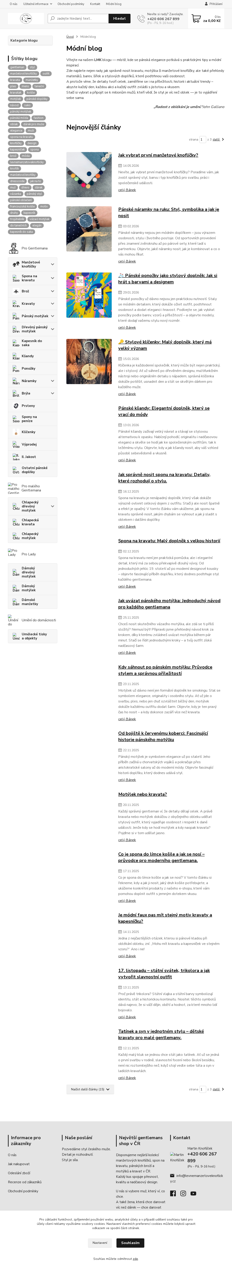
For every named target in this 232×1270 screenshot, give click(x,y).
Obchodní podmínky (71, 4)
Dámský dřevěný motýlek (29, 572)
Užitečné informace (35, 4)
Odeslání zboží (19, 1173)
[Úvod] (26, 18)
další (216, 139)
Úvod (70, 37)
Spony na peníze (29, 419)
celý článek (127, 190)
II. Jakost (29, 457)
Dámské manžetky (30, 602)
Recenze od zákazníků (24, 1182)
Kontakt (95, 4)
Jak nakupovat (19, 1164)
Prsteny (28, 406)
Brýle (26, 393)
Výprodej (29, 444)
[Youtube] (196, 1195)
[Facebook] (175, 1195)
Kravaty (28, 303)
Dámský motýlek (29, 588)
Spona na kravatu (29, 278)
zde (135, 1259)
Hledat (119, 18)
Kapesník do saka (32, 343)
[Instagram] (185, 1195)
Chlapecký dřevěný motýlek (30, 506)
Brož (25, 291)
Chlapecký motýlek (30, 536)
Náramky (29, 381)
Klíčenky (28, 432)
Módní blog (113, 4)
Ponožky (28, 368)
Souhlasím (130, 1242)
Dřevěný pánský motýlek (35, 329)
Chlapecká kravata (30, 522)
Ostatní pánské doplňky (35, 470)
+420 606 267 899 (163, 18)
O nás (13, 4)
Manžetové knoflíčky (31, 264)
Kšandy (28, 356)
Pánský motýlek (35, 316)
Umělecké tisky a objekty (34, 636)
